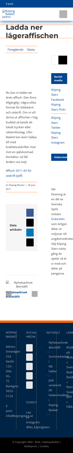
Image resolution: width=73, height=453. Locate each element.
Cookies (44, 446)
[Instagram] (29, 375)
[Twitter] (29, 366)
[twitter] (54, 4)
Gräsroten (58, 219)
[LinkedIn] (29, 385)
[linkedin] (66, 4)
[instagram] (60, 4)
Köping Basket (17, 185)
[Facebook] (29, 348)
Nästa (31, 49)
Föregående (15, 49)
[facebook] (48, 4)
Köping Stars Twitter (56, 122)
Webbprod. (30, 446)
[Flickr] (29, 357)
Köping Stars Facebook (57, 94)
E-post (9, 3)
